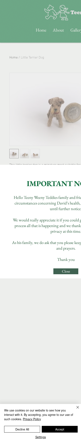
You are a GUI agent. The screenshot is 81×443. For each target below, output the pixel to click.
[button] (65, 271)
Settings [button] (40, 437)
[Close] (75, 410)
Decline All (22, 429)
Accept (59, 429)
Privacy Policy (32, 419)
